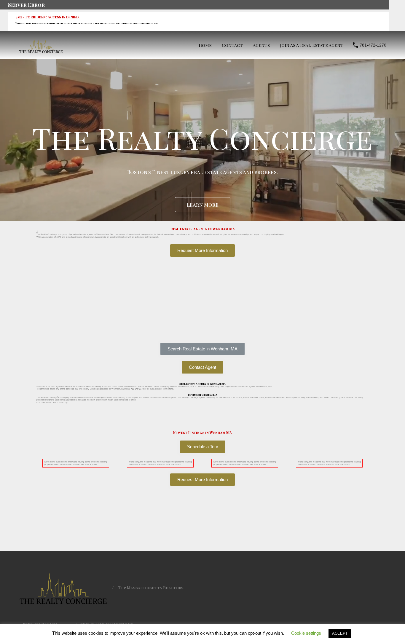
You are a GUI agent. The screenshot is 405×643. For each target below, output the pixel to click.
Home (205, 45)
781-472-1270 (373, 45)
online (170, 389)
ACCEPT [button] (340, 633)
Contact (232, 45)
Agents (261, 45)
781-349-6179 (137, 389)
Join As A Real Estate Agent (311, 45)
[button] (202, 349)
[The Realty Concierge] (41, 52)
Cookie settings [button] (306, 633)
